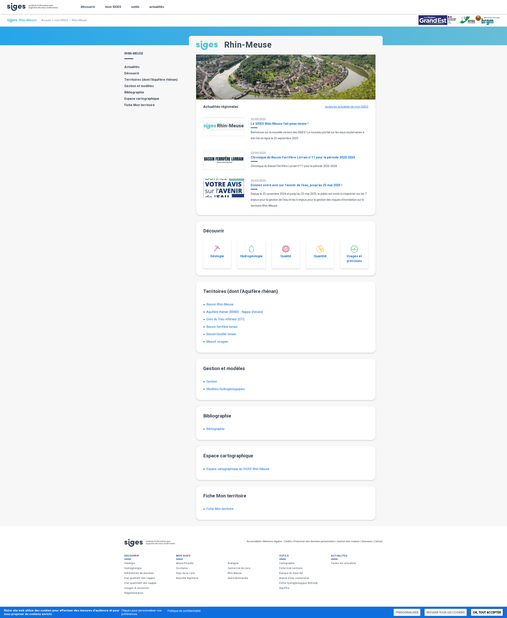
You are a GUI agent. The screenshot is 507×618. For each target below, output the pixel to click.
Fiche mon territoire (291, 568)
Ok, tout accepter (487, 612)
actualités (156, 7)
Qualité (285, 256)
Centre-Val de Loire (239, 568)
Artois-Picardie (185, 563)
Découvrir (131, 73)
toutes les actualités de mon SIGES (346, 106)
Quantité (320, 256)
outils (135, 7)
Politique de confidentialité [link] (184, 610)
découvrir (88, 7)
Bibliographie (134, 92)
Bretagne (233, 563)
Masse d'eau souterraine (294, 578)
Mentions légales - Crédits (277, 541)
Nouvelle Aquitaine (187, 578)
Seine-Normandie (238, 578)
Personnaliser (407, 612)
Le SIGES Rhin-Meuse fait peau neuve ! (279, 124)
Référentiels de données (139, 573)
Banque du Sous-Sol (291, 573)
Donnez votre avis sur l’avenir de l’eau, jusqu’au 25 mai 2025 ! (296, 185)
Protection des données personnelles (314, 541)
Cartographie (286, 563)
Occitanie (182, 568)
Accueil (46, 20)
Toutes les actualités (343, 563)
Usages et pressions (354, 258)
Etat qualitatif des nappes (139, 578)
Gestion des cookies (348, 541)
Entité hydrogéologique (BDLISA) (298, 583)
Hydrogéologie (251, 256)
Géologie (217, 256)
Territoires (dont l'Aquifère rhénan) (151, 80)
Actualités (132, 67)
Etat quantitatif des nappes (140, 583)
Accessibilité (254, 541)
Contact (378, 541)
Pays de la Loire (185, 573)
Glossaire (366, 541)
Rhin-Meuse (235, 573)
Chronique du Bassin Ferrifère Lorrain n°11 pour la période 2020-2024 (303, 157)
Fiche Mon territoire (139, 105)
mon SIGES (113, 7)
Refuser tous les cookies (446, 612)
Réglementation (133, 593)
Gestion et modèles (139, 86)
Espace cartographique (141, 99)
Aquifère (284, 588)
